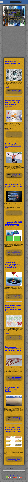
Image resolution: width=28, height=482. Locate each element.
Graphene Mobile (14, 211)
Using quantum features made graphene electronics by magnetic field (13, 308)
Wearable (14, 175)
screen (14, 253)
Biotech (16, 417)
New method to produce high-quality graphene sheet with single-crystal (13, 429)
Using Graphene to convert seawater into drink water (12, 63)
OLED (19, 252)
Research (16, 337)
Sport (20, 174)
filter (17, 90)
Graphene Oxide (11, 91)
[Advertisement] (14, 48)
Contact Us (12, 475)
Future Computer (11, 133)
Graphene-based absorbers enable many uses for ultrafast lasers (13, 348)
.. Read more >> (7, 87)
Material (14, 459)
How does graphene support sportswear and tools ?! (13, 145)
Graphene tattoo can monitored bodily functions (12, 389)
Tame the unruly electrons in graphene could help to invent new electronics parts (13, 264)
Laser (11, 378)
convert (13, 377)
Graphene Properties (15, 295)
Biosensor (13, 417)
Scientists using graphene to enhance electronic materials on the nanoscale (13, 103)
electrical (15, 132)
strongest (14, 12)
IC (19, 295)
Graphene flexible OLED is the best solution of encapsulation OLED (13, 223)
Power (12, 14)
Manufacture (12, 337)
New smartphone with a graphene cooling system (13, 185)
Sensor (18, 378)
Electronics (8, 14)
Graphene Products (15, 174)
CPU (13, 132)
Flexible (14, 251)
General (16, 92)
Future (19, 90)
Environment (13, 90)
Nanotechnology (17, 91)
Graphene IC (11, 134)
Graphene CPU (17, 133)
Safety (12, 16)
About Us (16, 475)
